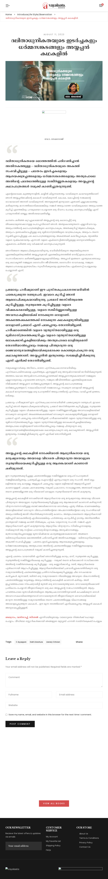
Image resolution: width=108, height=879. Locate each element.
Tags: (8, 641)
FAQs (48, 850)
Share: (79, 642)
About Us (83, 833)
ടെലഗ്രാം (10, 617)
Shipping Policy (53, 845)
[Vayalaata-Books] (54, 6)
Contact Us (84, 847)
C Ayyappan (21, 642)
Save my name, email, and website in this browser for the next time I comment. (50, 714)
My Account (52, 836)
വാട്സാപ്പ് (22, 617)
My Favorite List (53, 841)
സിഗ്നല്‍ (33, 617)
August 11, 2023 (54, 34)
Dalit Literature (36, 642)
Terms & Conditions (89, 838)
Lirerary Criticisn (53, 642)
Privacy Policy (86, 842)
